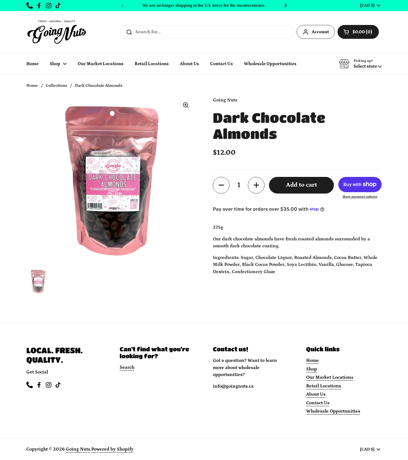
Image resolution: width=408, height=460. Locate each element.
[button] (360, 64)
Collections (56, 85)
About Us (316, 394)
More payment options (359, 196)
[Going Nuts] (56, 32)
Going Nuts (78, 449)
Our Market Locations (329, 377)
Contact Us (317, 403)
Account (320, 31)
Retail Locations (323, 386)
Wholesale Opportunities (333, 411)
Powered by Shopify (112, 449)
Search (127, 367)
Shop (311, 369)
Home (32, 85)
